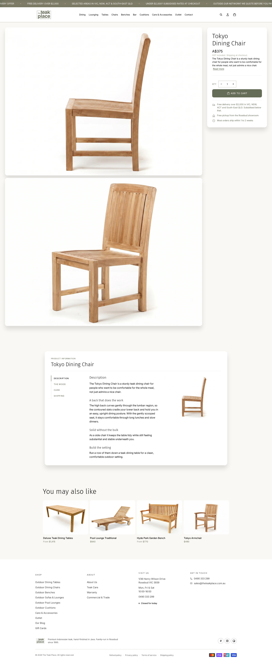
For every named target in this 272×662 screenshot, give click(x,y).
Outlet (38, 617)
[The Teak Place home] (40, 641)
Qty (214, 84)
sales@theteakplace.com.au (209, 583)
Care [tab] (57, 390)
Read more (218, 68)
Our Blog (40, 622)
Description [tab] (61, 378)
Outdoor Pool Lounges (47, 602)
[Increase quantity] (233, 84)
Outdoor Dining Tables (47, 582)
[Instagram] (227, 641)
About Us (92, 582)
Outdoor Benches (45, 592)
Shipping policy (167, 655)
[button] (103, 252)
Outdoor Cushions (45, 607)
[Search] (221, 14)
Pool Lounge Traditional (103, 538)
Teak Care (92, 587)
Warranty (92, 592)
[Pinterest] (234, 641)
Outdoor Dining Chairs (47, 587)
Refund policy (115, 655)
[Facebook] (221, 641)
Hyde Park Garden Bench (151, 538)
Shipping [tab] (59, 396)
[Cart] (234, 14)
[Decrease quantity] (221, 84)
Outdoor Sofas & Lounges (49, 597)
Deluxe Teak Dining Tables (58, 538)
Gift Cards (40, 628)
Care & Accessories (46, 612)
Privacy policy (131, 655)
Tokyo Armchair (193, 538)
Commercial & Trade (98, 597)
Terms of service (149, 655)
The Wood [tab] (60, 384)
